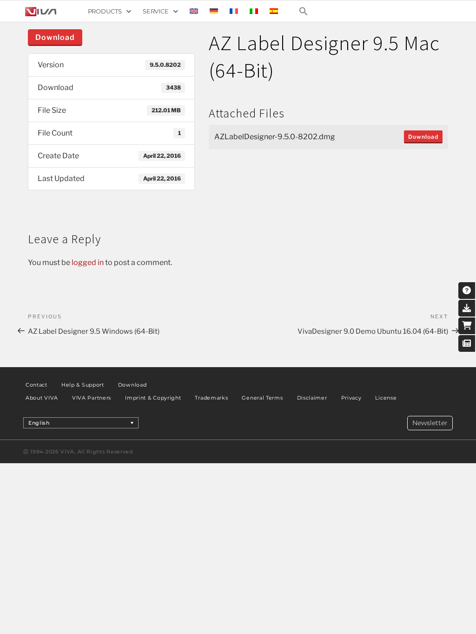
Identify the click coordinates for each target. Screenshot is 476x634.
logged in (88, 262)
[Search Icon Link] (303, 11)
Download (55, 37)
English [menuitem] (39, 423)
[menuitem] (194, 11)
